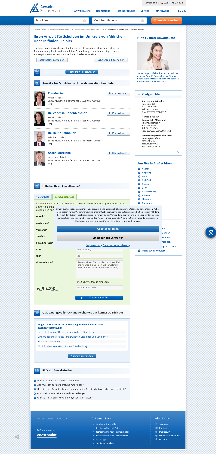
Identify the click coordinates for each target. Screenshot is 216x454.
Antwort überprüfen (82, 355)
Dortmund (147, 203)
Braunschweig (149, 191)
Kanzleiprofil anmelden (106, 424)
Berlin (145, 176)
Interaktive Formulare (153, 250)
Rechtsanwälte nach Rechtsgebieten (112, 432)
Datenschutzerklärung (116, 245)
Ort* (38, 255)
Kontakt (163, 428)
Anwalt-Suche (82, 11)
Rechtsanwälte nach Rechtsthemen (112, 435)
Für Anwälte (162, 11)
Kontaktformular (157, 78)
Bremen (146, 195)
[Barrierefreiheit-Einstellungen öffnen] (211, 232)
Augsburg (146, 172)
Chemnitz (146, 199)
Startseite (163, 424)
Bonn (144, 187)
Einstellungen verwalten (108, 237)
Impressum (93, 245)
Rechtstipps (103, 11)
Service (145, 11)
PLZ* (38, 249)
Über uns (163, 439)
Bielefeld (146, 180)
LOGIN (182, 11)
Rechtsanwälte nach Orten (108, 428)
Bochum (146, 184)
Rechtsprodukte (125, 11)
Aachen (145, 168)
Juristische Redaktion (105, 443)
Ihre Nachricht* (44, 262)
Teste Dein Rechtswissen (82, 71)
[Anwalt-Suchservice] (47, 8)
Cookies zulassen (108, 229)
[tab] (52, 59)
